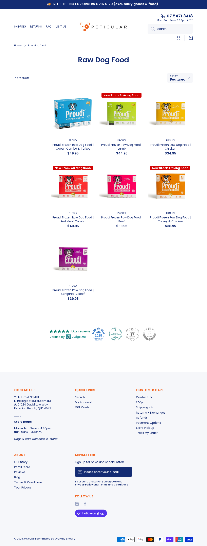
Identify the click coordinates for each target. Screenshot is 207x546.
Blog (17, 477)
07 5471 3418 (180, 16)
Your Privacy (23, 487)
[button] (191, 38)
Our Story (20, 462)
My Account (83, 402)
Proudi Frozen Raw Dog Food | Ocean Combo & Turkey (73, 146)
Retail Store (22, 467)
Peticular (29, 538)
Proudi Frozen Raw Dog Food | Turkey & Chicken (170, 219)
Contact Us (144, 397)
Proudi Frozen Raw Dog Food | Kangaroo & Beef (73, 292)
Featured (177, 79)
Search (80, 397)
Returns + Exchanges (150, 412)
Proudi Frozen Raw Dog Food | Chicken (170, 146)
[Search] (151, 29)
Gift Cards (82, 407)
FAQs (139, 402)
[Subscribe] (127, 472)
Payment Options (148, 423)
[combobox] (170, 29)
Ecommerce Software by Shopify (55, 538)
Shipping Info (145, 407)
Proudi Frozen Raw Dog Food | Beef (121, 219)
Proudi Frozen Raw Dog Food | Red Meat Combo (73, 219)
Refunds (142, 417)
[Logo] (103, 27)
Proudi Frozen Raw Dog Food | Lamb (121, 146)
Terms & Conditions (28, 482)
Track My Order (147, 433)
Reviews (19, 472)
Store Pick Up (145, 428)
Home (17, 45)
